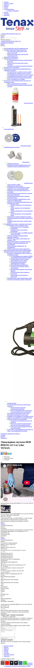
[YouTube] (7, 663)
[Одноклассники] (4, 454)
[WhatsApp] (9, 454)
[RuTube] (12, 663)
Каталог (6, 6)
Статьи (6, 8)
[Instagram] (3, 663)
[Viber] (6, 454)
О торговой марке (9, 9)
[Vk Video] (16, 663)
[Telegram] (11, 454)
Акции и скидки (8, 3)
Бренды (6, 647)
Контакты (6, 15)
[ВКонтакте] (2, 454)
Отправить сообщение (6, 639)
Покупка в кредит (9, 654)
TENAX (3, 524)
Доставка (6, 13)
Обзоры (6, 650)
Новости (6, 5)
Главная (6, 2)
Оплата (6, 12)
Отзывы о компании (13, 10)
